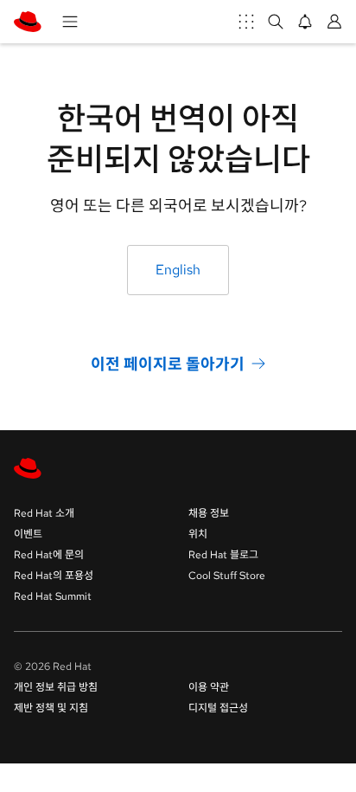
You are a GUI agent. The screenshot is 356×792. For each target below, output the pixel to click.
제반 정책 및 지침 (51, 708)
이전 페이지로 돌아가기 (168, 363)
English (178, 270)
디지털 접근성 (218, 708)
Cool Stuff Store (226, 576)
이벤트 (28, 534)
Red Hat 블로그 (223, 555)
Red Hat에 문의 (49, 555)
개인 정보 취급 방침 (56, 687)
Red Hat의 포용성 (53, 576)
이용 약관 (208, 687)
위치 (197, 534)
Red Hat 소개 (44, 513)
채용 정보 (208, 513)
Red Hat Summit (53, 596)
